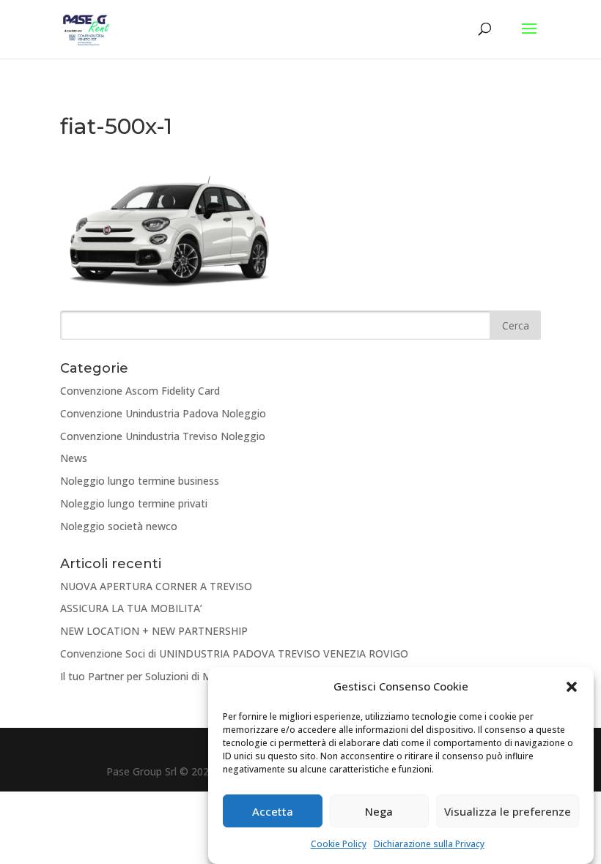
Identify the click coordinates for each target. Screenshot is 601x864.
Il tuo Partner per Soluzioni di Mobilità (150, 676)
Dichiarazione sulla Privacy (429, 844)
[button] (571, 686)
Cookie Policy (338, 844)
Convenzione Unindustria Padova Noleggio (163, 413)
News (73, 458)
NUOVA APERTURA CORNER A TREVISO (156, 586)
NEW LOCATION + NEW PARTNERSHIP (154, 631)
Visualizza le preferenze (507, 811)
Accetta (272, 811)
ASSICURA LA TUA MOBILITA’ (131, 608)
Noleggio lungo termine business (139, 481)
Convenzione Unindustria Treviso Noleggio (162, 436)
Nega (379, 811)
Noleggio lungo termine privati (133, 503)
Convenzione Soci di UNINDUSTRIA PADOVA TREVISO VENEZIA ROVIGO (234, 653)
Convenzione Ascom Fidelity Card (140, 391)
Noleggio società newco (118, 526)
